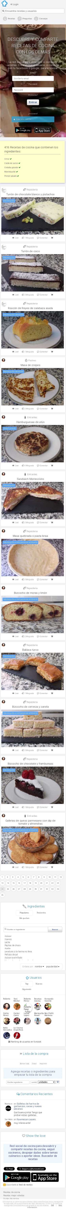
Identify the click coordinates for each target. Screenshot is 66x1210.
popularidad (52, 966)
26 (14, 889)
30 (36, 889)
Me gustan (24, 918)
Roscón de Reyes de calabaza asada (30, 308)
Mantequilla (10, 172)
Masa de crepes (30, 365)
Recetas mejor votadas (13, 1195)
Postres (32, 360)
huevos (8, 939)
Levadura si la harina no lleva (18, 951)
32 (47, 889)
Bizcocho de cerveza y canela (30, 706)
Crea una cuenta (23, 119)
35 (2, 895)
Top (26, 984)
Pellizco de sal (11, 954)
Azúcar (8, 936)
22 (52, 883)
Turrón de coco (30, 251)
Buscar (55, 929)
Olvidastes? (33, 95)
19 (36, 883)
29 (30, 889)
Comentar (44, 238)
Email (34, 1064)
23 (58, 883)
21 (47, 883)
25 (8, 889)
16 (19, 883)
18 (30, 883)
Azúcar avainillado (13, 958)
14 (8, 883)
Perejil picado (10, 176)
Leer (17, 238)
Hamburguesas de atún (30, 422)
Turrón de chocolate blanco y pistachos (30, 194)
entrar (33, 102)
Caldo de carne (11, 163)
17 (25, 883)
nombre (38, 966)
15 (14, 883)
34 (58, 889)
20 (41, 883)
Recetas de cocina (5, 4)
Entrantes (32, 417)
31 (41, 889)
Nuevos (39, 984)
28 (25, 889)
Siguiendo (26, 989)
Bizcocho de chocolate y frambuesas (30, 763)
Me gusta (29, 238)
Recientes (41, 913)
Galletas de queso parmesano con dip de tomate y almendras (30, 822)
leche (7, 942)
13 (2, 883)
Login (15, 4)
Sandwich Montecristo (30, 479)
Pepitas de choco (12, 945)
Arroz (7, 159)
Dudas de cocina (11, 1199)
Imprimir (43, 1064)
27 (19, 889)
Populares (24, 913)
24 (2, 889)
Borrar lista (24, 1064)
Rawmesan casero (26, 1119)
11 (55, 877)
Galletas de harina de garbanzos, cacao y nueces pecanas (28, 1106)
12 (61, 877)
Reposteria (32, 189)
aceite (7, 948)
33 (52, 889)
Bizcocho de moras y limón (30, 592)
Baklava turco (30, 649)
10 (50, 877)
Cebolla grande (11, 167)
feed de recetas (26, 1184)
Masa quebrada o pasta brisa (30, 535)
